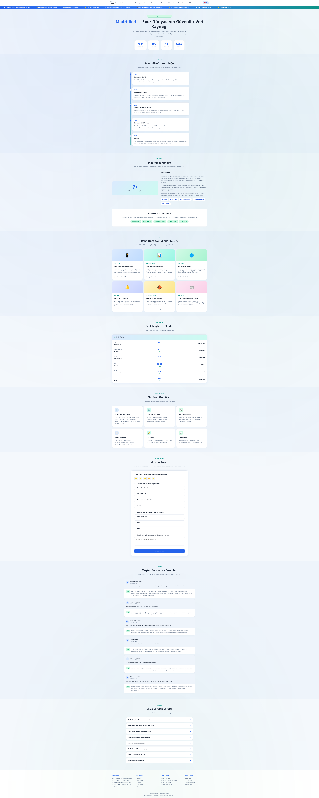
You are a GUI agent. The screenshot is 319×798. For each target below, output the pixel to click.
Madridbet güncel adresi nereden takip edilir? (141, 725)
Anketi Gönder (159, 551)
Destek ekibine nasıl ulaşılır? (136, 754)
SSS (190, 3)
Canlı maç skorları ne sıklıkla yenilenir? (139, 731)
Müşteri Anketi (171, 3)
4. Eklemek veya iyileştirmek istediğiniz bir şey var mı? (151, 535)
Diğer (139, 506)
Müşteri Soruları (182, 3)
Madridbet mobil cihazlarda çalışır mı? (139, 749)
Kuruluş (137, 3)
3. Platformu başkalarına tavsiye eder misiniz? (149, 512)
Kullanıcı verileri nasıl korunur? (137, 743)
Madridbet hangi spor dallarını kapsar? (139, 737)
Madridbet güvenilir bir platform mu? (139, 719)
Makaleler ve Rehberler (144, 500)
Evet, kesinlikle (142, 516)
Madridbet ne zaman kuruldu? (137, 760)
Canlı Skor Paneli (142, 488)
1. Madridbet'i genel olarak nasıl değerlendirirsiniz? (150, 474)
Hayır (139, 528)
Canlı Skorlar (161, 3)
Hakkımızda (145, 3)
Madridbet (119, 3)
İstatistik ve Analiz (143, 494)
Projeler (153, 3)
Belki (138, 522)
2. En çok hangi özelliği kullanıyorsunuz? (147, 483)
